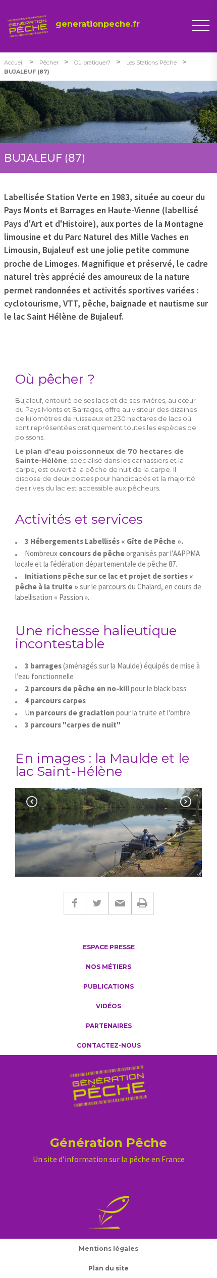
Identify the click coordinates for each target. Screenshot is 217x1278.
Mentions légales (108, 1248)
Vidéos (108, 1006)
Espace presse (109, 947)
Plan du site (108, 1268)
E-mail (119, 903)
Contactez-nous (109, 1045)
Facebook (75, 903)
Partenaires (109, 1025)
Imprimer (142, 903)
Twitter (97, 903)
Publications (108, 986)
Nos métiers (108, 966)
